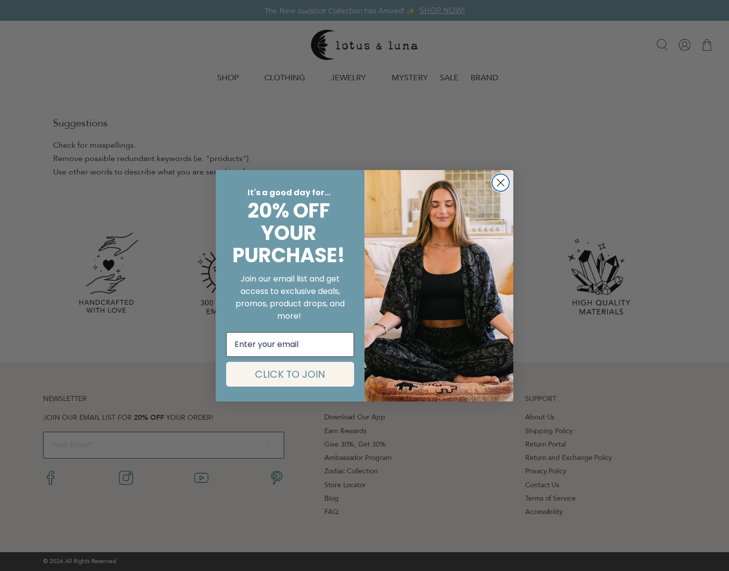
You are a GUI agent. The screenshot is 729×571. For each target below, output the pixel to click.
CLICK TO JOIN (290, 374)
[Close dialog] (500, 182)
